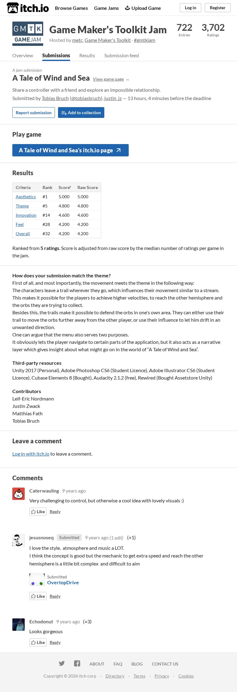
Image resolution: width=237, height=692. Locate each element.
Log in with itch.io (30, 454)
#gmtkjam (144, 40)
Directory (115, 675)
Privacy (162, 675)
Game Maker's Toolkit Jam (108, 29)
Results (87, 55)
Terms (139, 675)
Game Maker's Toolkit (108, 40)
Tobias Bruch (55, 98)
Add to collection (84, 112)
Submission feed (121, 55)
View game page (108, 79)
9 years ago (74, 490)
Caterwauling (44, 490)
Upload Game (146, 8)
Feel (20, 224)
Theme (22, 205)
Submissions (56, 55)
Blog (137, 663)
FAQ (118, 663)
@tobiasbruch (86, 98)
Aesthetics (26, 196)
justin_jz (113, 98)
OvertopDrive (63, 582)
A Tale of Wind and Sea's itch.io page (66, 150)
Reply (55, 511)
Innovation (26, 215)
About (96, 663)
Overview (22, 55)
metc (77, 40)
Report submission (34, 112)
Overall (23, 233)
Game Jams (106, 8)
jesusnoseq (41, 537)
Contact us (165, 663)
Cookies (186, 675)
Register (218, 7)
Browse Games (71, 8)
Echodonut (41, 621)
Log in (190, 7)
